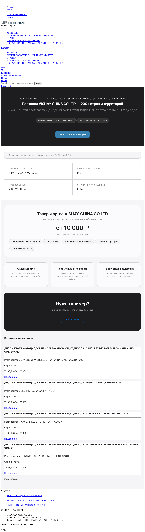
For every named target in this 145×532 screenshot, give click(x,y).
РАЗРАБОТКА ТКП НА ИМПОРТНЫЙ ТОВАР (30, 500)
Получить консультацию (72, 134)
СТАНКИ (11, 38)
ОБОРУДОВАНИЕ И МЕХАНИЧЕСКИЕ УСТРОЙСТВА (35, 43)
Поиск (10, 17)
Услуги (10, 7)
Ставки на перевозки (17, 14)
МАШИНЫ (12, 33)
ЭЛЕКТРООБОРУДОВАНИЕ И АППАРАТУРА (30, 35)
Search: (4, 83)
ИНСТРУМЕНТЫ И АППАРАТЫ (23, 40)
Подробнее (10, 377)
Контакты (11, 10)
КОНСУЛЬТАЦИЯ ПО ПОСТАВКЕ (24, 495)
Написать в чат (72, 319)
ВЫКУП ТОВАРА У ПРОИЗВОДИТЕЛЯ (27, 505)
